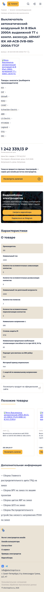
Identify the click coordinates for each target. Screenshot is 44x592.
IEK (2, 88)
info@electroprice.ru (10, 570)
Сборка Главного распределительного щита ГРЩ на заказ (19, 480)
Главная (4, 10)
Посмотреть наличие (13, 179)
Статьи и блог (6, 546)
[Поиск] (28, 4)
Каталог (14, 4)
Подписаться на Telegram (22, 218)
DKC (2, 136)
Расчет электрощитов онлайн (13, 538)
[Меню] (40, 4)
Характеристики (14, 230)
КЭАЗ (3, 101)
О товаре (8, 237)
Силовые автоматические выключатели (15, 13)
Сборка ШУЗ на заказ (14, 505)
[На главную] (3, 4)
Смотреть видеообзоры (22, 212)
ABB (3, 114)
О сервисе (5, 550)
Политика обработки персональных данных (19, 585)
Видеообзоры (7, 558)
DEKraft (4, 96)
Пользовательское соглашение (14, 582)
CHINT (3, 105)
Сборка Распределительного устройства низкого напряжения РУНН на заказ (21, 515)
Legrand (4, 127)
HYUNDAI (5, 123)
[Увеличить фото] (10, 67)
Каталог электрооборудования (20, 10)
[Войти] (34, 4)
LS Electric (5, 118)
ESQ (3, 131)
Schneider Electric (9, 110)
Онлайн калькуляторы (10, 542)
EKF (2, 92)
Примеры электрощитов (11, 554)
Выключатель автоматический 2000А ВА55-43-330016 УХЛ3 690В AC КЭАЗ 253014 (17, 435)
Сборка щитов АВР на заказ (17, 500)
